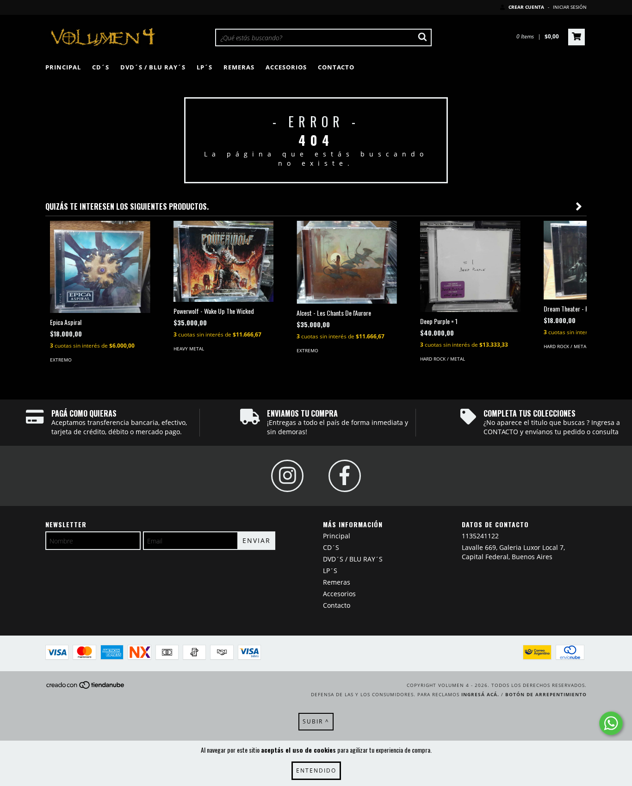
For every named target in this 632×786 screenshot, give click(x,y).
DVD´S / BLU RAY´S (153, 67)
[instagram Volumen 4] (287, 476)
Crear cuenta (526, 7)
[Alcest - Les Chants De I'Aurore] (347, 262)
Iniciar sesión (570, 7)
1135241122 (480, 535)
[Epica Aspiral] (100, 267)
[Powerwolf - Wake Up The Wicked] (223, 261)
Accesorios (286, 67)
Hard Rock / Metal (442, 359)
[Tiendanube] (85, 687)
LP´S (204, 67)
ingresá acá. (480, 694)
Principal (63, 67)
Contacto (336, 67)
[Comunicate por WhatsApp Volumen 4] (611, 723)
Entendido (316, 770)
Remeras (238, 67)
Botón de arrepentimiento (546, 694)
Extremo (61, 359)
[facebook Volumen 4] (344, 476)
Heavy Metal (188, 348)
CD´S (100, 67)
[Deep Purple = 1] (470, 266)
